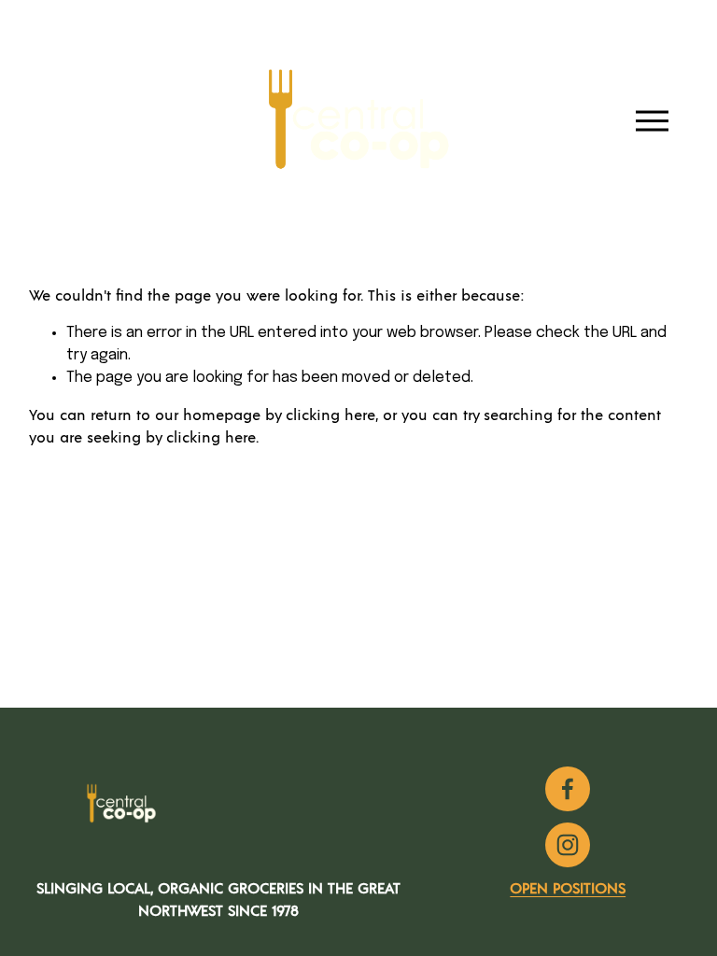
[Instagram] (567, 844)
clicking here (330, 415)
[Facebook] (567, 788)
